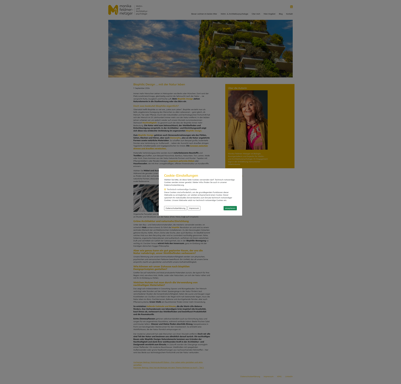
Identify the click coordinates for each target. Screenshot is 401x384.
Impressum (194, 208)
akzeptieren (230, 208)
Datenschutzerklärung (175, 208)
